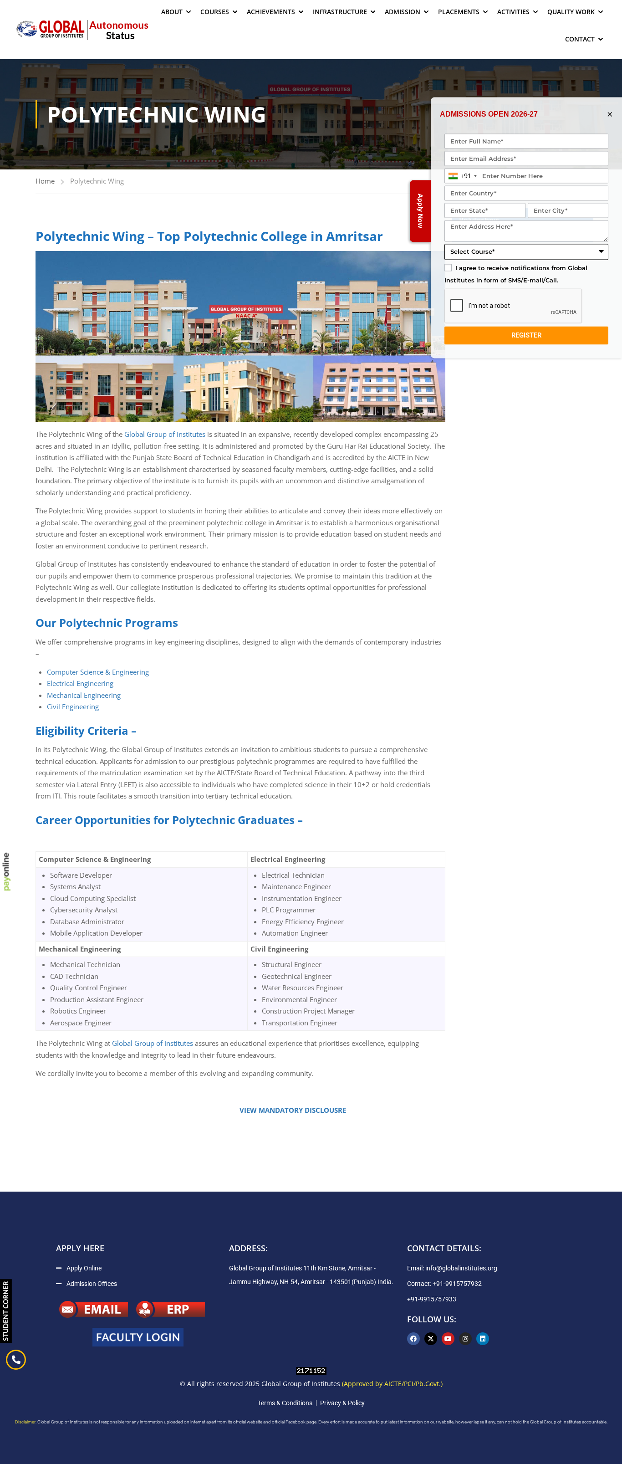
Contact (580, 39)
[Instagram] (465, 1338)
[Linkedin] (482, 1338)
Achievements (271, 11)
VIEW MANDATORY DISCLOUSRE (291, 1110)
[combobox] (462, 176)
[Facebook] (413, 1338)
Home (45, 180)
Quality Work (571, 11)
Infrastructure (340, 11)
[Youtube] (448, 1338)
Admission (402, 11)
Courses (214, 11)
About (172, 11)
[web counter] (311, 1370)
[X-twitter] (430, 1338)
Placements (458, 11)
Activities (513, 11)
